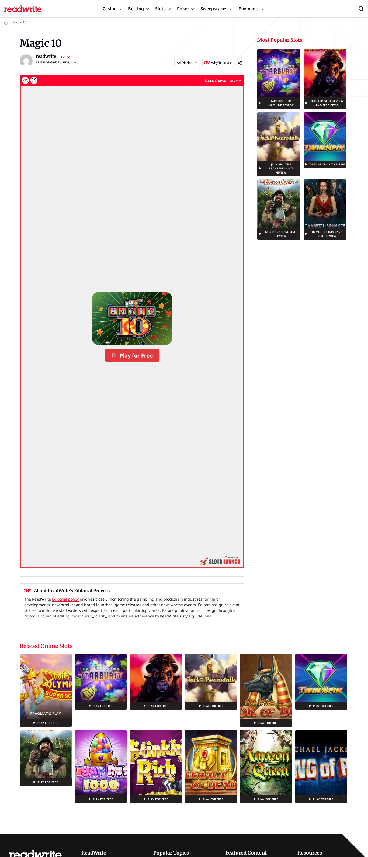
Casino (110, 9)
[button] (361, 9)
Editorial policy (65, 599)
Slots (160, 9)
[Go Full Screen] (33, 80)
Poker (183, 9)
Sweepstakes (213, 9)
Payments (249, 9)
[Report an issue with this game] (25, 80)
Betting (136, 9)
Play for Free (136, 355)
